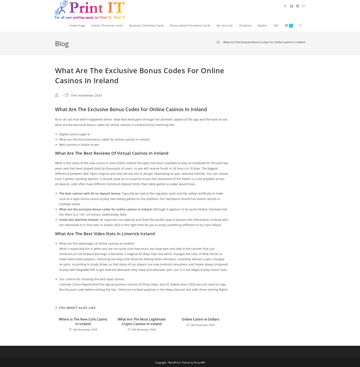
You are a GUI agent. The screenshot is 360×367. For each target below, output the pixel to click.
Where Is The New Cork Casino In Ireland (83, 321)
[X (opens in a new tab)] (285, 6)
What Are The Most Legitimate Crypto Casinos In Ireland (142, 321)
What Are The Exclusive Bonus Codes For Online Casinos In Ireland (264, 42)
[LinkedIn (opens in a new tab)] (297, 6)
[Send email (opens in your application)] (303, 6)
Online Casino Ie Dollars (200, 319)
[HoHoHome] (218, 42)
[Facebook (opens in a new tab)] (291, 6)
